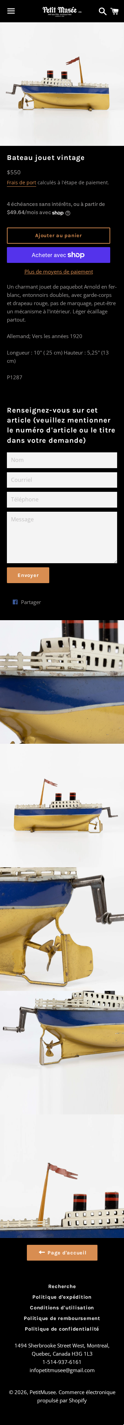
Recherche (62, 1286)
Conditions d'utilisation (62, 1308)
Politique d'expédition (62, 1297)
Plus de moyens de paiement (58, 271)
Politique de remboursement (62, 1318)
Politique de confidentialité (62, 1329)
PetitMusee (43, 1392)
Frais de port (21, 182)
